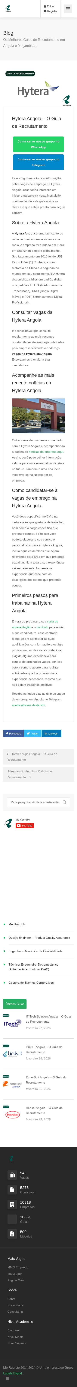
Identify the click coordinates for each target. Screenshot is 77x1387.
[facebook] (7, 1379)
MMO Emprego (17, 1267)
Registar (52, 11)
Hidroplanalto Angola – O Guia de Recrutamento (29, 774)
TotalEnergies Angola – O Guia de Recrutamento (32, 756)
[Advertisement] (38, 876)
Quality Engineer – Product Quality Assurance (39, 937)
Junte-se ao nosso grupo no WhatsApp (38, 144)
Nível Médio (15, 1336)
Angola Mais (15, 1280)
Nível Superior (17, 1343)
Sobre (11, 1299)
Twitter (34, 733)
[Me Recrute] (8, 6)
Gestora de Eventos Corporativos (31, 982)
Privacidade (15, 1305)
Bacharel (13, 1330)
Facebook (15, 733)
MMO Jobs (14, 1273)
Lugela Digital (12, 1373)
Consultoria (15, 1311)
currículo (42, 627)
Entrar (50, 6)
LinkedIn (53, 733)
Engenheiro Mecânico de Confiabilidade (35, 951)
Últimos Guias (15, 1004)
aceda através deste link (28, 705)
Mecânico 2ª (17, 924)
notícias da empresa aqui (46, 451)
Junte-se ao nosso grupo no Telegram (38, 162)
